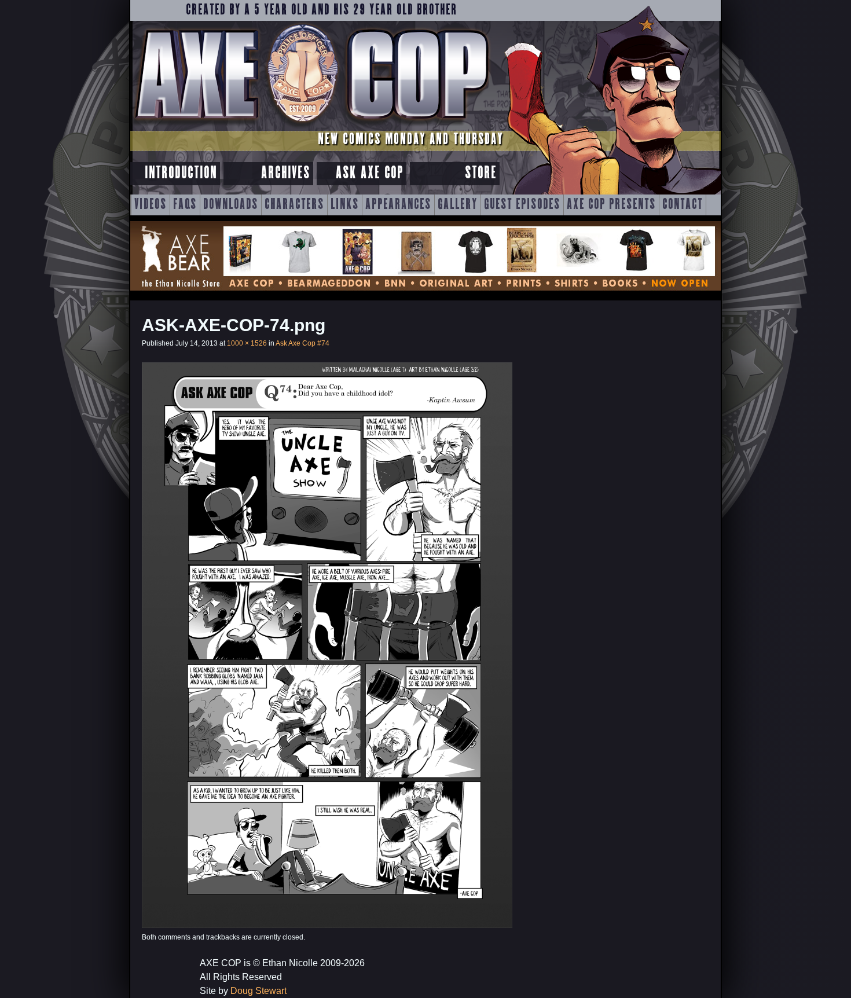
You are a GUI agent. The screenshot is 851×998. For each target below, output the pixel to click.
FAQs (185, 205)
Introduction (181, 173)
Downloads (230, 205)
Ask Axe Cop (370, 173)
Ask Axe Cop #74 (302, 343)
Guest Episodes (522, 205)
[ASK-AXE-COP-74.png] (327, 925)
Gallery (458, 205)
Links (345, 205)
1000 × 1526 (247, 343)
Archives (285, 173)
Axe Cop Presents (611, 205)
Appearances (398, 205)
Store (481, 173)
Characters (294, 205)
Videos (150, 205)
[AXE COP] (311, 126)
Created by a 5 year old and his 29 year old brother (321, 10)
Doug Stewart (258, 991)
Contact (682, 205)
